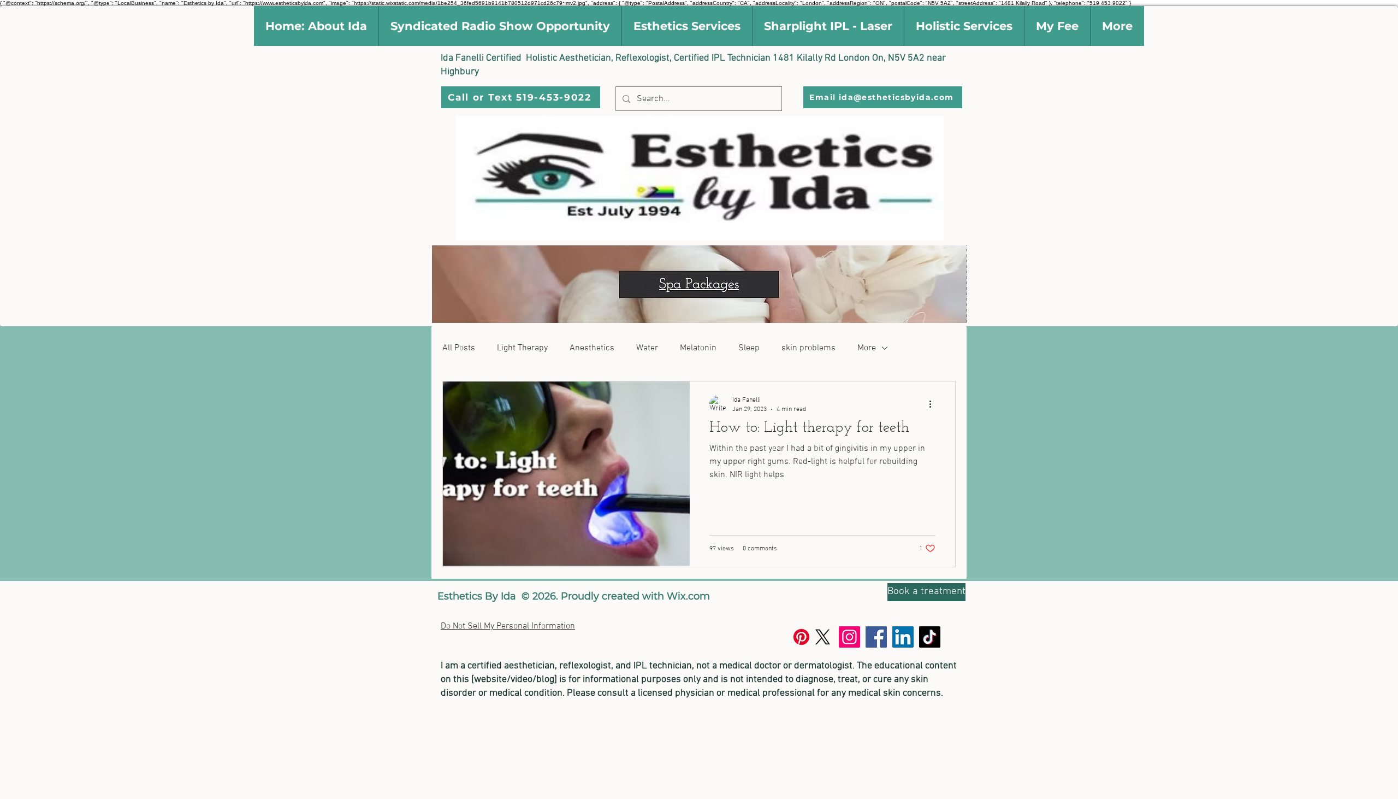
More (866, 348)
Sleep (749, 348)
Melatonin (698, 348)
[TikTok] (929, 637)
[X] (822, 637)
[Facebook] (876, 637)
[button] (316, 26)
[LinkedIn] (903, 637)
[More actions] (933, 403)
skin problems (808, 348)
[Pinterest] (801, 637)
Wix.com (688, 596)
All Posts (458, 348)
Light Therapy (522, 348)
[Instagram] (849, 637)
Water (647, 348)
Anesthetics (592, 348)
